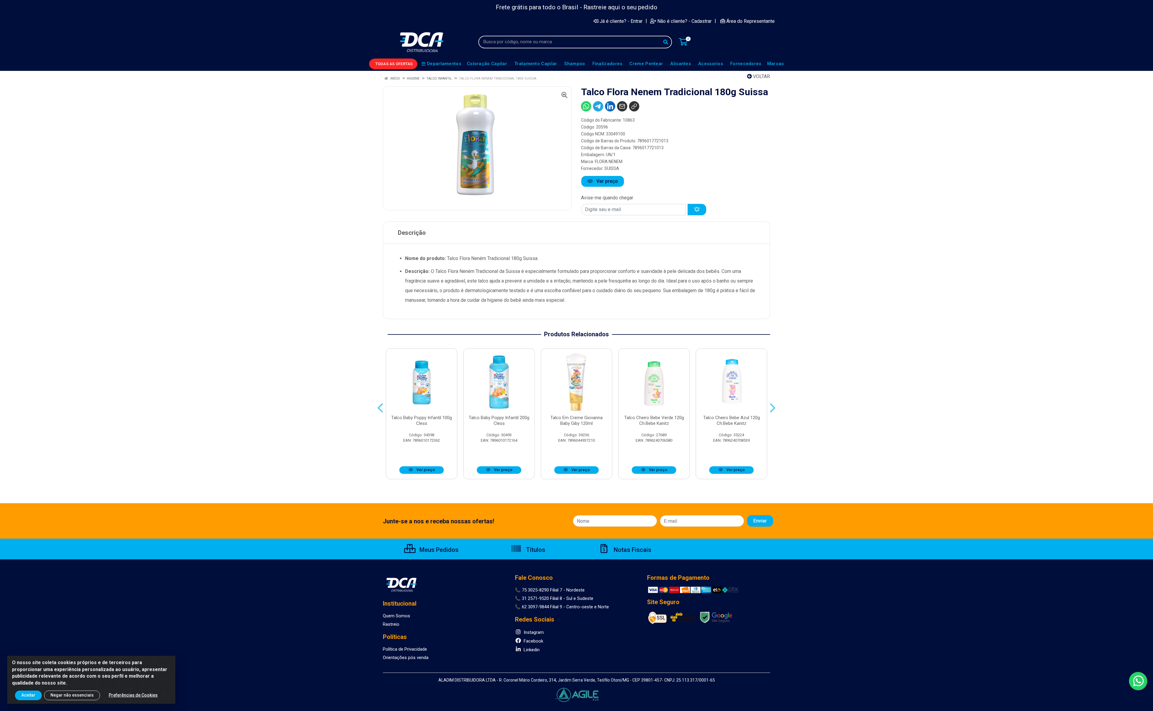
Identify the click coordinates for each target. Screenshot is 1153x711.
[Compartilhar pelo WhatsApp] (586, 106)
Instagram (533, 632)
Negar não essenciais (72, 695)
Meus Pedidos (438, 549)
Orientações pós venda (405, 657)
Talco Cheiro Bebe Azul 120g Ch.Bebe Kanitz (731, 420)
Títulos (535, 549)
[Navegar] (380, 408)
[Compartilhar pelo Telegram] (598, 106)
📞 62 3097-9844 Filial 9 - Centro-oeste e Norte (562, 607)
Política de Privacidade (405, 649)
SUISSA (611, 168)
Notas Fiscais (631, 549)
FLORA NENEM (608, 161)
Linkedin (531, 649)
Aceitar (28, 695)
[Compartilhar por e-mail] (622, 106)
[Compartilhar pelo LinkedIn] (610, 106)
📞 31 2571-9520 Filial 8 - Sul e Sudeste (554, 598)
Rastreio (391, 624)
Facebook (532, 641)
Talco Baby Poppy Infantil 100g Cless (421, 420)
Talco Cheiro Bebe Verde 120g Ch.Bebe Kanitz (654, 420)
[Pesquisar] (665, 42)
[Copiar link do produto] (634, 106)
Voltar (761, 76)
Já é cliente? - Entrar (621, 21)
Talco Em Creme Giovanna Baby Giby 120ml (576, 420)
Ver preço (606, 181)
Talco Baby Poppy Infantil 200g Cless (499, 420)
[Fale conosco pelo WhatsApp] (1138, 681)
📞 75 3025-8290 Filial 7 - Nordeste (550, 590)
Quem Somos (396, 616)
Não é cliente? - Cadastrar (684, 21)
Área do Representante (750, 21)
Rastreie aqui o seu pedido (620, 7)
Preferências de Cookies (133, 695)
